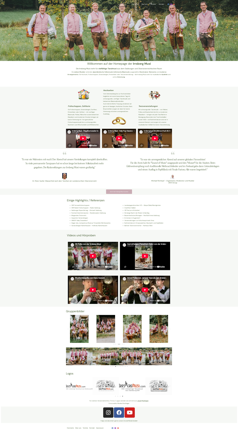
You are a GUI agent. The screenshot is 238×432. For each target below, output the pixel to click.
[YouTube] (174, 4)
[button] (68, 329)
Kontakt (161, 4)
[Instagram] (171, 4)
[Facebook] (168, 4)
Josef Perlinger (143, 401)
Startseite (135, 4)
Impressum (100, 428)
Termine (153, 4)
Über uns (144, 4)
